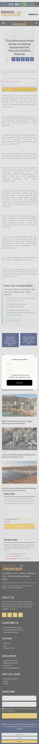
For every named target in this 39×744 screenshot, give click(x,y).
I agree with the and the (19, 376)
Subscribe (19, 383)
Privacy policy (25, 377)
